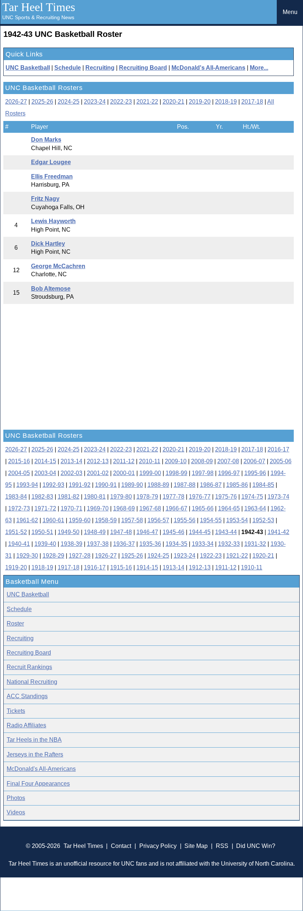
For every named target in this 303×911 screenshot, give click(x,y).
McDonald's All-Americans (208, 68)
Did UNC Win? (255, 846)
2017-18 (252, 101)
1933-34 (203, 544)
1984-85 (263, 485)
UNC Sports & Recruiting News (38, 17)
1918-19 (42, 567)
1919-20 (16, 567)
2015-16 (19, 461)
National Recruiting (32, 682)
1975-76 (226, 496)
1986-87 (211, 485)
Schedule (67, 68)
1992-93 (53, 485)
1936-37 (124, 544)
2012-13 (98, 461)
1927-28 (80, 556)
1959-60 (80, 520)
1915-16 (121, 567)
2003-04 (45, 473)
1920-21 (263, 556)
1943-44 (226, 532)
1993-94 (27, 485)
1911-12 (225, 567)
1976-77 (200, 496)
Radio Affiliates (26, 725)
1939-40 (45, 544)
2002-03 (71, 473)
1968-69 (124, 508)
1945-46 (173, 532)
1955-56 (184, 520)
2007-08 (228, 461)
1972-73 (19, 508)
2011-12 (124, 461)
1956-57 (158, 520)
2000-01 (124, 473)
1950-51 (42, 532)
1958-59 (106, 520)
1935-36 (150, 544)
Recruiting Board (143, 68)
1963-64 (255, 508)
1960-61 (53, 520)
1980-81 (95, 496)
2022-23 (121, 101)
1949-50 (68, 532)
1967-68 (150, 508)
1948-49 (95, 532)
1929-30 (27, 556)
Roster (15, 623)
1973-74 (278, 496)
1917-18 (68, 567)
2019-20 (200, 101)
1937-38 (98, 544)
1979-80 (121, 496)
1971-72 (45, 508)
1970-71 (71, 508)
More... (259, 68)
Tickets (16, 711)
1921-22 (237, 556)
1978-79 (147, 496)
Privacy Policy (158, 846)
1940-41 (19, 544)
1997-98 (203, 473)
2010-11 (149, 461)
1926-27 (106, 556)
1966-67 (176, 508)
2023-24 (95, 101)
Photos (16, 798)
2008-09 (202, 461)
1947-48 (121, 532)
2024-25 (68, 101)
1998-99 (176, 473)
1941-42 (278, 532)
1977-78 (173, 496)
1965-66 (203, 508)
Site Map (196, 846)
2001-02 (98, 473)
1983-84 (16, 496)
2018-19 (226, 101)
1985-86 (237, 485)
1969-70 (98, 508)
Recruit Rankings (29, 667)
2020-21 (173, 101)
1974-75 (252, 496)
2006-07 (254, 461)
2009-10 (176, 461)
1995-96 (255, 473)
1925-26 (132, 556)
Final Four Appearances (38, 783)
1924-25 (158, 556)
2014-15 (45, 461)
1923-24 (184, 556)
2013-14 (71, 461)
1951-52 (16, 532)
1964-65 (229, 508)
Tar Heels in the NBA (34, 740)
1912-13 (200, 567)
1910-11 (251, 567)
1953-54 (237, 520)
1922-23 (211, 556)
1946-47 (147, 532)
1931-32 (255, 544)
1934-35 (176, 544)
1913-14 (173, 567)
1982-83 (42, 496)
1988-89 (158, 485)
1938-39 (71, 544)
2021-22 (147, 101)
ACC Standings (27, 696)
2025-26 (42, 101)
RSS (222, 846)
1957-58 (132, 520)
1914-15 (147, 567)
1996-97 (229, 473)
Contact (121, 846)
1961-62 (27, 520)
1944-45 (200, 532)
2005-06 (281, 461)
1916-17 (95, 567)
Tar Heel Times (38, 7)
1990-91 (106, 485)
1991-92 (80, 485)
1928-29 (53, 556)
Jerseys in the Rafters (35, 754)
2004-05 (19, 473)
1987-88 (184, 485)
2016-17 (278, 449)
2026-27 (16, 101)
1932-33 (229, 544)
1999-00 (150, 473)
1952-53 (263, 520)
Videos (16, 812)
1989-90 (132, 485)
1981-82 (68, 496)
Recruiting (100, 68)
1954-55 (211, 520)
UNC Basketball (28, 68)
